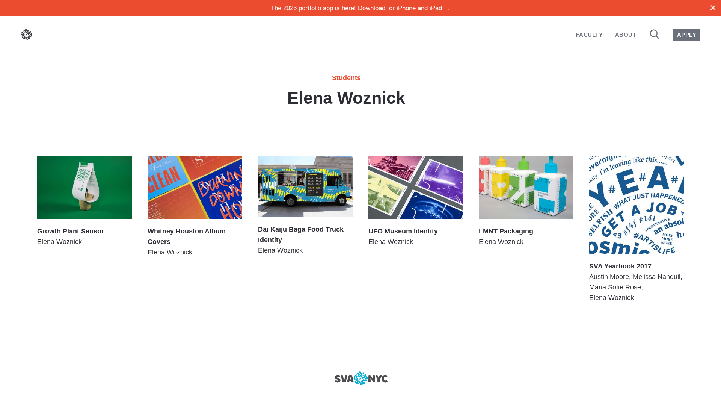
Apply (686, 35)
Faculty (589, 35)
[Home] (26, 35)
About (625, 35)
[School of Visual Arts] (360, 378)
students (346, 77)
